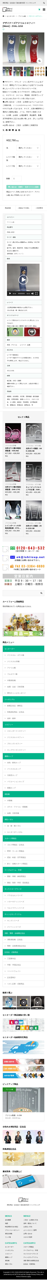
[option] (23, 1104)
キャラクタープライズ (31, 1254)
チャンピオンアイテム (31, 1257)
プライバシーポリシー (12, 1230)
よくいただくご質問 (30, 1230)
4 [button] (25, 1110)
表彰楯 (7, 1260)
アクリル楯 (10, 222)
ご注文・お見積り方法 (31, 1220)
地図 (6, 1223)
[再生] (10, 293)
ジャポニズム (9, 1250)
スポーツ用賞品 (29, 1247)
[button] (23, 280)
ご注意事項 (39, 208)
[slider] (21, 293)
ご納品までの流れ (23, 208)
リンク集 (8, 1237)
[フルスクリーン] (36, 293)
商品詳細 (8, 208)
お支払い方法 (28, 1227)
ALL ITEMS (15, 195)
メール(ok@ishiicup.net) (22, 105)
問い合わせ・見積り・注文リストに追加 (23, 187)
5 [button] (27, 1110)
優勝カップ (8, 1257)
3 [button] (23, 1110)
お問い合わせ (28, 1233)
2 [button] (21, 1110)
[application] (23, 280)
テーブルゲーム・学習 (31, 1250)
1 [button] (19, 1110)
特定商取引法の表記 (11, 1227)
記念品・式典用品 (29, 1264)
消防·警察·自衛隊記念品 (31, 1260)
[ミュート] (32, 293)
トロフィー (8, 1254)
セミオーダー (25, 195)
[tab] (8, 208)
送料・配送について (30, 1223)
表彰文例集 (10, 371)
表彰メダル (8, 1264)
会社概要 (8, 1220)
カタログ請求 (28, 1237)
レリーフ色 (10, 166)
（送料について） (18, 254)
